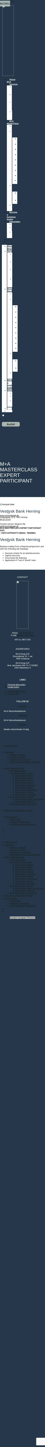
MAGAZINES (15, 819)
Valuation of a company (16, 105)
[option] (25, 420)
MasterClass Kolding (23, 166)
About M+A (10, 247)
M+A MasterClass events (17, 133)
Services (11, 251)
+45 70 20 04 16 (25, 633)
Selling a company (16, 89)
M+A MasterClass (17, 127)
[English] (9, 242)
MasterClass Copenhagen (23, 171)
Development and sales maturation (18, 115)
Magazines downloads (17, 228)
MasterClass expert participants (23, 195)
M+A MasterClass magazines (17, 234)
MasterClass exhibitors (22, 201)
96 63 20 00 (5, 519)
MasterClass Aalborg (23, 140)
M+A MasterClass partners (17, 188)
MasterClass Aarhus (23, 145)
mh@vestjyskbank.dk (9, 526)
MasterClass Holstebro (23, 161)
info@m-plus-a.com (25, 635)
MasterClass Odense (24, 792)
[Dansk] (9, 239)
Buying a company (16, 97)
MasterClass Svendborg (22, 181)
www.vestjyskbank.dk (9, 515)
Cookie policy (13, 687)
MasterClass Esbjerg (23, 150)
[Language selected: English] (22, 417)
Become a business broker (11, 384)
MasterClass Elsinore (23, 155)
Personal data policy (17, 685)
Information (11, 817)
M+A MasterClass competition (17, 207)
